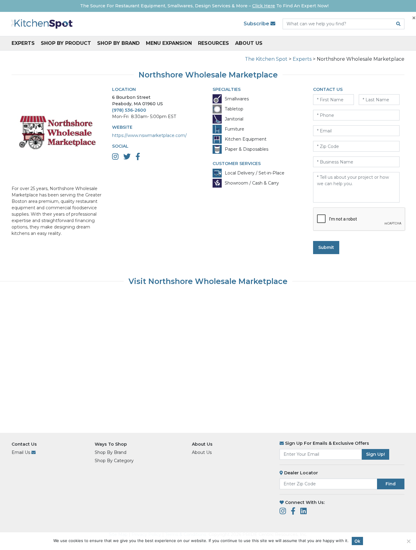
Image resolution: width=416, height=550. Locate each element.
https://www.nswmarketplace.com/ (149, 135)
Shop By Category (114, 460)
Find (391, 484)
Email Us (21, 452)
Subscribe (257, 24)
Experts (23, 43)
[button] (406, 540)
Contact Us (24, 444)
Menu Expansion (169, 43)
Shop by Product (66, 43)
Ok (357, 541)
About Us (249, 43)
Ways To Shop (111, 444)
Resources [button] (213, 43)
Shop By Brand (118, 43)
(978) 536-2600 (129, 110)
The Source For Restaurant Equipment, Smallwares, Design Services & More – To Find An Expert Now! (204, 6)
